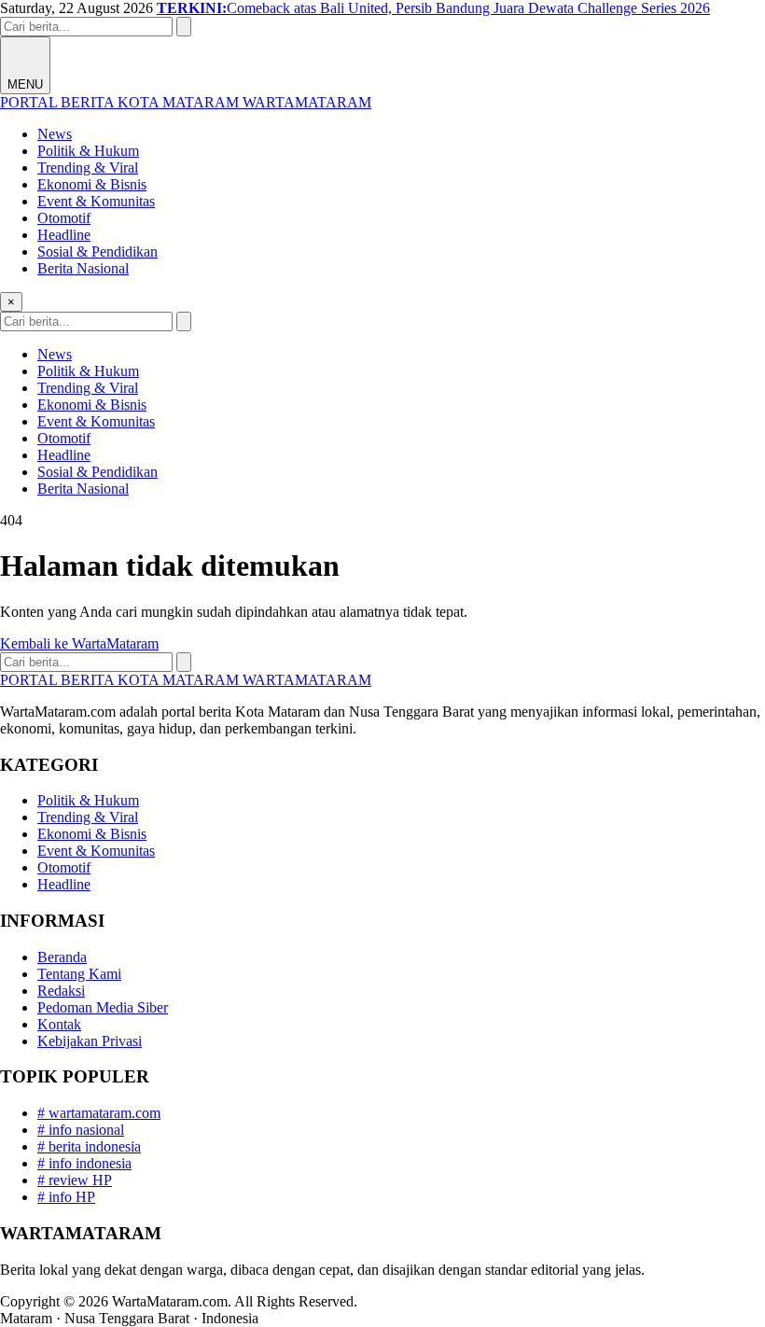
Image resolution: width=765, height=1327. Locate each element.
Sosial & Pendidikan (97, 251)
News (54, 134)
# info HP (66, 1197)
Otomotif (63, 218)
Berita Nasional (83, 268)
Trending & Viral (87, 167)
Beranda (62, 957)
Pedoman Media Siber (102, 1007)
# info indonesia (84, 1163)
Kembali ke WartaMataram (79, 643)
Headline (63, 235)
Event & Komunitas (96, 201)
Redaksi (61, 991)
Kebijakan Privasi (89, 1041)
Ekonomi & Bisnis (91, 184)
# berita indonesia (89, 1146)
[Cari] (183, 26)
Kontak (59, 1024)
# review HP (74, 1180)
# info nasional (80, 1130)
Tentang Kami (79, 974)
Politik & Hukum (88, 151)
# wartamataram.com (98, 1113)
